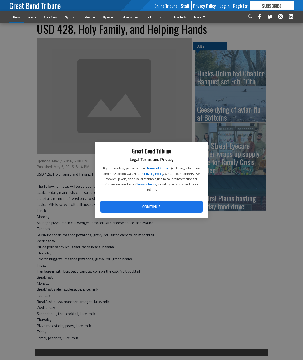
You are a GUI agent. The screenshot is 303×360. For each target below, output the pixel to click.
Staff (185, 6)
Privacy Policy (153, 173)
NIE (149, 16)
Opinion (108, 16)
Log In (225, 6)
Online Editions (130, 16)
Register (240, 6)
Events (32, 16)
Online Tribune (165, 6)
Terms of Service (158, 168)
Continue (151, 206)
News (16, 16)
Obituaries (88, 16)
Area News (51, 16)
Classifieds (179, 16)
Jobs (162, 16)
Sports (69, 16)
